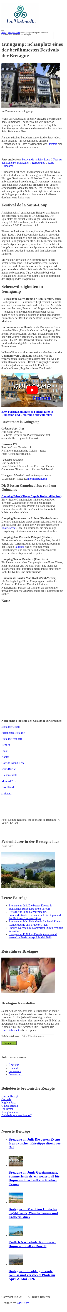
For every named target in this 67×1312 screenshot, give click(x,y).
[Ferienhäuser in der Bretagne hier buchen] (28, 886)
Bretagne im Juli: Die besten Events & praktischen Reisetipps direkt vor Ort (30, 907)
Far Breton (7, 1108)
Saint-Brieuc (8, 768)
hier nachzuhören (37, 478)
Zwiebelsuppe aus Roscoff (16, 1115)
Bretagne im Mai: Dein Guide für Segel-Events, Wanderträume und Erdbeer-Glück (35, 923)
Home (3, 32)
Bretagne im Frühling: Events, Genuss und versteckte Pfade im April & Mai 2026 (33, 936)
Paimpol (20, 546)
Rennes (5, 744)
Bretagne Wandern (12, 738)
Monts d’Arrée (9, 781)
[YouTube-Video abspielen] (32, 390)
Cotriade (6, 1099)
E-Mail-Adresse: (11, 1036)
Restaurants (38, 162)
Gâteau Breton (9, 1105)
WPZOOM (22, 1302)
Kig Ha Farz (8, 1102)
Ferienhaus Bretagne (13, 732)
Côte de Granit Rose (12, 762)
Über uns (14, 1064)
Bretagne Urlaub (10, 726)
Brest (4, 750)
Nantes (5, 756)
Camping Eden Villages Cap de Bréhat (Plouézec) (31, 496)
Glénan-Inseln (9, 775)
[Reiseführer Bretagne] (28, 992)
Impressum (15, 1071)
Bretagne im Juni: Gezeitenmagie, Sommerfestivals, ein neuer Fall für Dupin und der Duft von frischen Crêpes (35, 915)
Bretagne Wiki (14, 32)
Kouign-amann (9, 1112)
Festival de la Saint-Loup (36, 159)
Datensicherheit (10, 1030)
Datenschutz (16, 1074)
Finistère (52, 143)
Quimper (6, 793)
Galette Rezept (9, 1096)
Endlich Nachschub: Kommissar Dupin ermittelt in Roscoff (32, 1244)
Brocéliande (8, 787)
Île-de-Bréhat (8, 527)
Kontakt (13, 1068)
